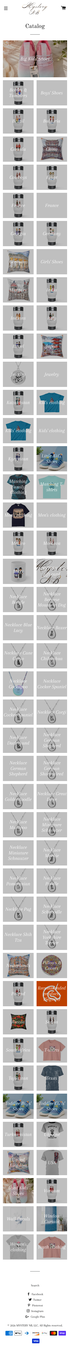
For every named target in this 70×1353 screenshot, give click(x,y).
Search (35, 1285)
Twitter (36, 1300)
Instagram (37, 1311)
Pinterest (37, 1305)
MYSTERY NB (24, 1325)
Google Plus (37, 1316)
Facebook (37, 1294)
